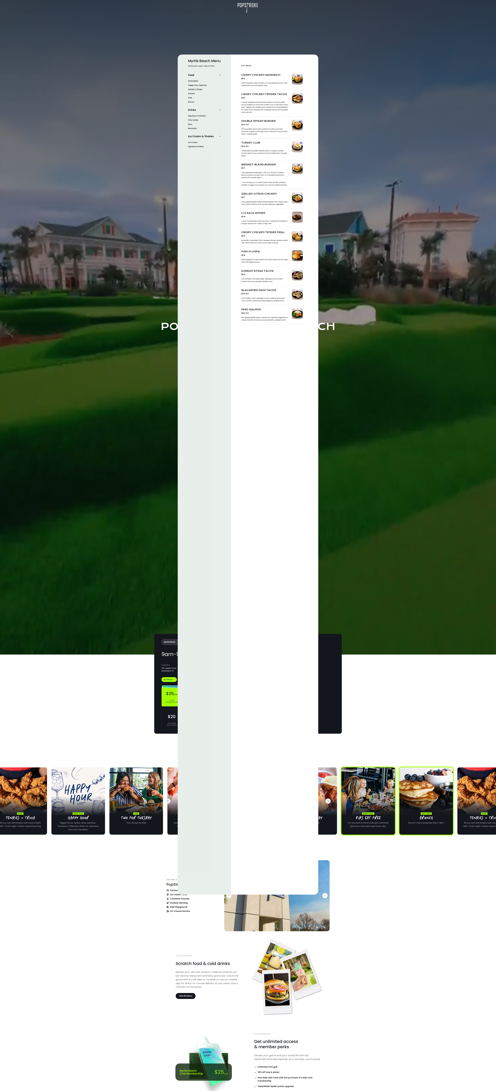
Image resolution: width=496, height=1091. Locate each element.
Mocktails (192, 128)
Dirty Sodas (193, 120)
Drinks (192, 109)
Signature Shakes (196, 146)
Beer (190, 124)
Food (191, 75)
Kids (190, 97)
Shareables (193, 81)
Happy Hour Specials (197, 85)
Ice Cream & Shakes (201, 136)
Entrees (191, 93)
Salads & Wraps (195, 89)
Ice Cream (193, 142)
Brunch (191, 102)
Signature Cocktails (197, 116)
